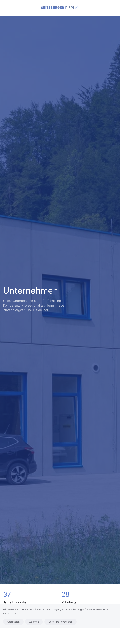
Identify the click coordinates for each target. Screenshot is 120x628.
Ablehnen (34, 621)
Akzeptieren (13, 621)
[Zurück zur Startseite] (60, 8)
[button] (4, 8)
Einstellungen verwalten (60, 621)
